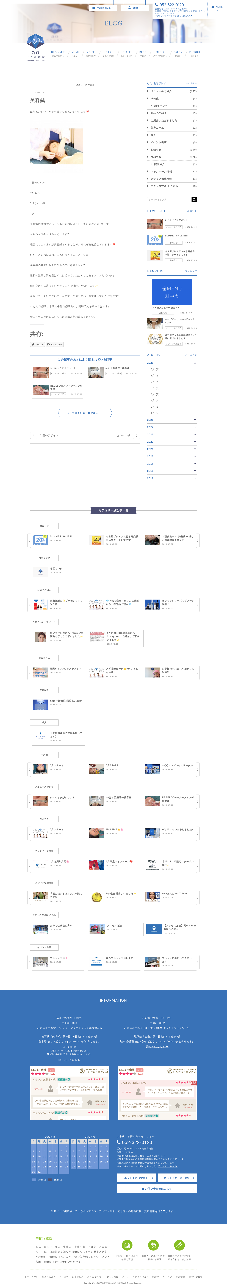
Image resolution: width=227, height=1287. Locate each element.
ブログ (142, 54)
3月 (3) (155, 400)
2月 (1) (155, 406)
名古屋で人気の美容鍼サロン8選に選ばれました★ (180, 337)
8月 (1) (155, 369)
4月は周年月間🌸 (59, 861)
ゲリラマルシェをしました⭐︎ (177, 829)
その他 (155, 98)
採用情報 (194, 54)
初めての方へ (58, 54)
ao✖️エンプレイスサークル (177, 765)
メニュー (75, 54)
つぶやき (156, 156)
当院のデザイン (49, 435)
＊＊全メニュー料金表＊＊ (166, 308)
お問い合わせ (196, 1276)
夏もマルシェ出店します (119, 958)
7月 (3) (155, 375)
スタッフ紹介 (127, 54)
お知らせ (156, 149)
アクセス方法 (114, 925)
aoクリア (167, 1276)
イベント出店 (159, 142)
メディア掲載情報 (161, 178)
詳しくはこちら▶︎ (185, 16)
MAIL (219, 7)
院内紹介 (159, 164)
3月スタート (57, 765)
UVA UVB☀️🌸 (114, 829)
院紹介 (178, 54)
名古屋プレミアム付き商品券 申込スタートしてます (180, 253)
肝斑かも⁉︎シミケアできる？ (65, 668)
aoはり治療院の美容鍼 (117, 368)
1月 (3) (155, 413)
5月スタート (57, 829)
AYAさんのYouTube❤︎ (174, 893)
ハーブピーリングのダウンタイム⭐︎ (180, 321)
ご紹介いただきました (164, 120)
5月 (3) (155, 388)
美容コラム (157, 127)
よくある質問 (108, 54)
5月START (112, 765)
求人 (153, 135)
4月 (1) (155, 394)
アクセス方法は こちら (164, 186)
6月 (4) (155, 381)
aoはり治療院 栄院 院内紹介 (66, 700)
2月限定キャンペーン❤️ (119, 861)
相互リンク (161, 105)
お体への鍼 (123, 435)
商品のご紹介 (159, 113)
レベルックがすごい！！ (63, 368)
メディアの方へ (160, 54)
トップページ (31, 1276)
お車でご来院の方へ (61, 925)
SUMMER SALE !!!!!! (177, 235)
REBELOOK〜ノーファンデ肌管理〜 (66, 387)
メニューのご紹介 (58, 373)
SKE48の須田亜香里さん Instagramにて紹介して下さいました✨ (123, 636)
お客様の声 (91, 54)
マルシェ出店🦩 (59, 958)
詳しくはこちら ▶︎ (70, 1060)
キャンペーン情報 (161, 171)
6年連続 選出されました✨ (121, 893)
